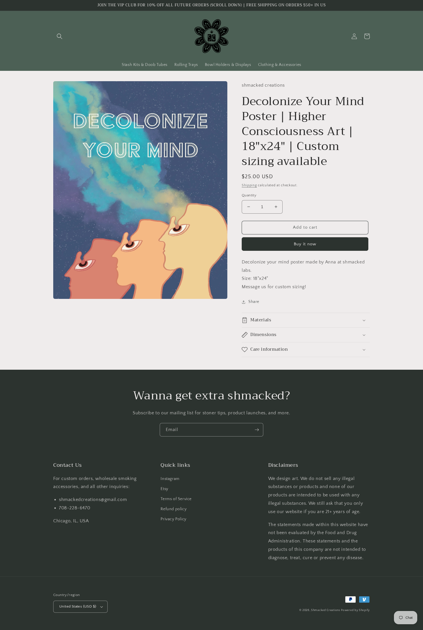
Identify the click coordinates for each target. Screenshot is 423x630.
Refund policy (173, 509)
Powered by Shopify (355, 610)
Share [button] (253, 301)
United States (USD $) (77, 606)
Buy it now (305, 244)
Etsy (164, 489)
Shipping (249, 185)
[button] (59, 36)
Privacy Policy (173, 519)
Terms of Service (176, 499)
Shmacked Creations (325, 610)
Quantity (249, 195)
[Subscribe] (256, 430)
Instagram (170, 479)
